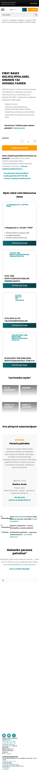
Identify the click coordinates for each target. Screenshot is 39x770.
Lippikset (28, 20)
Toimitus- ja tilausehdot (10, 764)
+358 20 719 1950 (8, 741)
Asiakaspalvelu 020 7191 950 (15, 176)
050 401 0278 (19, 497)
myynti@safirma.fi (8, 744)
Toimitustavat (18, 128)
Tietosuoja (6, 767)
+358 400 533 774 (8, 743)
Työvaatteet (12, 20)
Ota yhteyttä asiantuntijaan (16, 173)
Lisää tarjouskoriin (19, 148)
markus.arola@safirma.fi (19, 500)
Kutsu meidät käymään (19, 569)
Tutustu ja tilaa (19, 243)
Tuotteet (4, 20)
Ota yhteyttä (33, 3)
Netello (6, 769)
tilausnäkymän (20, 517)
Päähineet (21, 20)
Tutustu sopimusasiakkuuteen (17, 178)
